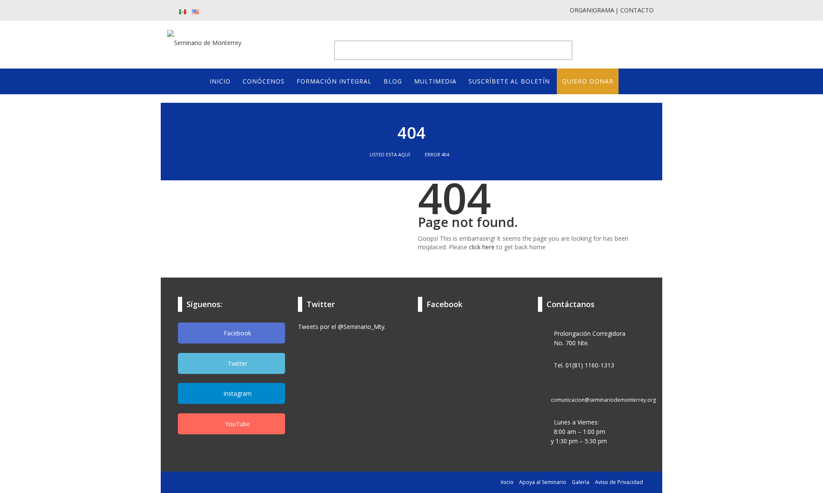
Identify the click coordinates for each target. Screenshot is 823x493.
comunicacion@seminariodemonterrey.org (603, 399)
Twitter (236, 363)
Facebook (236, 333)
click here (482, 247)
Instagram (237, 393)
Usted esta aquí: (390, 154)
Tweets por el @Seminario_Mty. (342, 327)
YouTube (236, 424)
